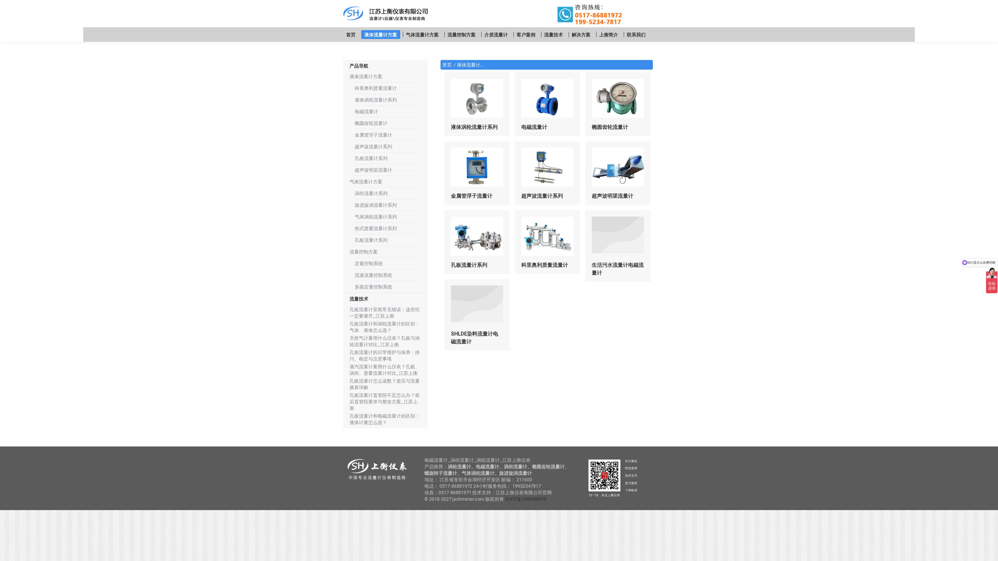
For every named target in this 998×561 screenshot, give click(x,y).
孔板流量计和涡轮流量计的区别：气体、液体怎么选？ (385, 327)
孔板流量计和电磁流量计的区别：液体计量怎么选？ (385, 419)
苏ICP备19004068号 (526, 499)
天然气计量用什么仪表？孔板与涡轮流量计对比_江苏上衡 (385, 341)
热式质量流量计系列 (376, 228)
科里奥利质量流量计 (544, 265)
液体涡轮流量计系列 (474, 127)
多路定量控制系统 (373, 287)
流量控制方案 (364, 252)
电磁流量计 (534, 127)
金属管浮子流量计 (472, 196)
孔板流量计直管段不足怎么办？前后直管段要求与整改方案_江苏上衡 (385, 401)
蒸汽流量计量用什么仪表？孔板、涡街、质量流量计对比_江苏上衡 (385, 370)
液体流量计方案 (366, 76)
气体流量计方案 (366, 181)
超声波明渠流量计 (612, 196)
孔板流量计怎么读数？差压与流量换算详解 (385, 384)
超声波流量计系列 (542, 196)
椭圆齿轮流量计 (610, 127)
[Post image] (477, 98)
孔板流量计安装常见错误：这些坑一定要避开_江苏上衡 (385, 313)
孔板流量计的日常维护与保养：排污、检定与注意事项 (385, 356)
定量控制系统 (369, 263)
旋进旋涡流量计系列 (376, 205)
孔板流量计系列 (469, 265)
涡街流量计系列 (371, 193)
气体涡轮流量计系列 (376, 216)
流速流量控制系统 (373, 275)
